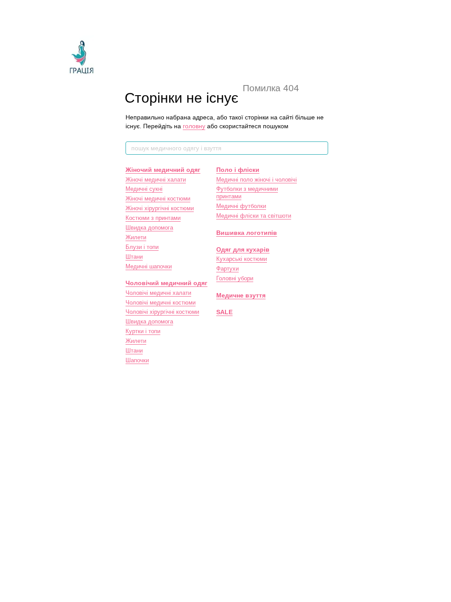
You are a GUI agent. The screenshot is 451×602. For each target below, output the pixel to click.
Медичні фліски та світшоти (253, 215)
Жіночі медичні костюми (158, 198)
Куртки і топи (143, 331)
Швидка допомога (149, 227)
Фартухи (227, 268)
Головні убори (234, 278)
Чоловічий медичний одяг (166, 282)
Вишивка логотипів (246, 232)
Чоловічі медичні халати (158, 293)
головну (194, 126)
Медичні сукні (144, 189)
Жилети (136, 237)
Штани (134, 256)
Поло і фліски (237, 169)
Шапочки (137, 360)
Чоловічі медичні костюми (161, 302)
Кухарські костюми (241, 259)
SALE (224, 312)
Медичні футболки (241, 206)
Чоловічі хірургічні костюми (162, 311)
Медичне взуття (241, 295)
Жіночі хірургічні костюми (160, 208)
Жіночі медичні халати (156, 179)
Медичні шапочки (149, 266)
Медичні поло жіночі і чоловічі (256, 179)
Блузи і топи (142, 247)
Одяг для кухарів (243, 249)
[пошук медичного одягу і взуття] (321, 148)
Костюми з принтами (153, 218)
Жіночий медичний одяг (163, 169)
